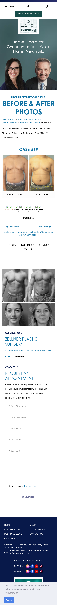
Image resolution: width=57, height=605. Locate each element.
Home (7, 525)
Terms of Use (30, 486)
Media (33, 525)
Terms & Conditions (13, 547)
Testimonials (37, 529)
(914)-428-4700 (21, 356)
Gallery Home (8, 119)
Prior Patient (13, 227)
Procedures (11, 538)
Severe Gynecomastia (29, 122)
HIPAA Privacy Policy (24, 544)
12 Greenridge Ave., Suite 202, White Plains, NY (28, 350)
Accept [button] (9, 600)
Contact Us (36, 534)
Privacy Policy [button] (11, 593)
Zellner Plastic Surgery (21, 342)
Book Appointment (28, 13)
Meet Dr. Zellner (13, 534)
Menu (10, 6)
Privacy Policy (41, 544)
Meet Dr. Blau (12, 529)
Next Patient (43, 227)
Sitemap (8, 544)
